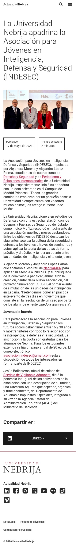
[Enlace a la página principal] (15, 4)
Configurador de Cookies (17, 529)
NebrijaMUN (52, 268)
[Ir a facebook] (16, 490)
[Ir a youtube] (44, 490)
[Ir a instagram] (25, 490)
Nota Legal (9, 521)
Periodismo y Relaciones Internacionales (32, 179)
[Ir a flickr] (53, 490)
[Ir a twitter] (34, 490)
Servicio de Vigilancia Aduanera (26, 375)
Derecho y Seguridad (18, 177)
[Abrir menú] (70, 4)
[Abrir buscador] (61, 4)
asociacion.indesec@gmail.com (27, 355)
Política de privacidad (32, 521)
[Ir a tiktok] (62, 490)
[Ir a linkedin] (6, 490)
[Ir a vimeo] (6, 500)
